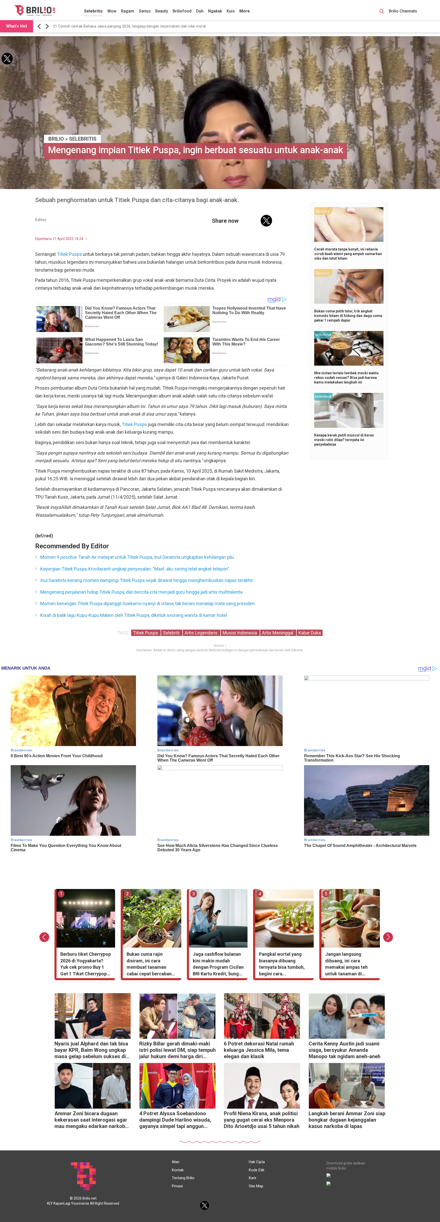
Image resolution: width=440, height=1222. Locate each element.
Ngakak (215, 11)
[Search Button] (381, 12)
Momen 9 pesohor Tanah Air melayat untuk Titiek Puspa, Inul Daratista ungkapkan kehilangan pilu (137, 557)
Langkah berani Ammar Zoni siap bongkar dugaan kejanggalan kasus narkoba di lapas (347, 1119)
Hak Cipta (257, 1162)
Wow (111, 11)
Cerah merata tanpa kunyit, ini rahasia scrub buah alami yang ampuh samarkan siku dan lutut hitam (348, 253)
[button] (40, 26)
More (244, 11)
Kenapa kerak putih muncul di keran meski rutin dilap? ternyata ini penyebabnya (344, 439)
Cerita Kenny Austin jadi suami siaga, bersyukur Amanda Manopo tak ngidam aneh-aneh (344, 1050)
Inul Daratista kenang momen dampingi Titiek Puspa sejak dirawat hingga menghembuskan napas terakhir (146, 580)
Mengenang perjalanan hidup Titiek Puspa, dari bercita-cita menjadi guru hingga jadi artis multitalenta (141, 592)
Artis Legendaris (201, 632)
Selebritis (93, 11)
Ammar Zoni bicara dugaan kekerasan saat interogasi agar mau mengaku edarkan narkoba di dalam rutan (91, 1120)
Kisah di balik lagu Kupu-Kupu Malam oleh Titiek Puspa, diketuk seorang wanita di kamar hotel (133, 615)
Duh (199, 11)
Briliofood (182, 11)
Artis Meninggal (278, 632)
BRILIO (56, 139)
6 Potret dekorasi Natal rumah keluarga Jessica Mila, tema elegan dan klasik (259, 1050)
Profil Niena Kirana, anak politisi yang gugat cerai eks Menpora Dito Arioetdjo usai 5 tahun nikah (261, 1119)
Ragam (127, 11)
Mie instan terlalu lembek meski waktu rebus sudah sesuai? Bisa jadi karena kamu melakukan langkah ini (346, 377)
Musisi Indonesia (240, 632)
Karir (252, 1178)
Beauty (161, 11)
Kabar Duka (309, 632)
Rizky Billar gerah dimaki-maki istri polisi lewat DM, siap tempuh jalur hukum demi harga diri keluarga (177, 1051)
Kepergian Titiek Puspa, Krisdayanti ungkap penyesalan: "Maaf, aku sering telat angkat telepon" (134, 569)
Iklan (176, 1162)
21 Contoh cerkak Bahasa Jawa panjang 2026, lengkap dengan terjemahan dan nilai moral (129, 26)
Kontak (178, 1170)
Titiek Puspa (69, 254)
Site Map (256, 1186)
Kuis (231, 11)
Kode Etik (256, 1170)
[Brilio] (35, 10)
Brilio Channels (403, 11)
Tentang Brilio (183, 1178)
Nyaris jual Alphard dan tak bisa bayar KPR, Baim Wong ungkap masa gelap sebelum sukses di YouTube (91, 1051)
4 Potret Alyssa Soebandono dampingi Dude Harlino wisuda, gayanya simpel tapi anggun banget (175, 1120)
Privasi (177, 1186)
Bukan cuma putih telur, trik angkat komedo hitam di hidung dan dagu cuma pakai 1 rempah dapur (348, 315)
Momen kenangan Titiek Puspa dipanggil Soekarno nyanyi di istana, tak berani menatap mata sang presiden (147, 603)
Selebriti (172, 632)
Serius (145, 11)
